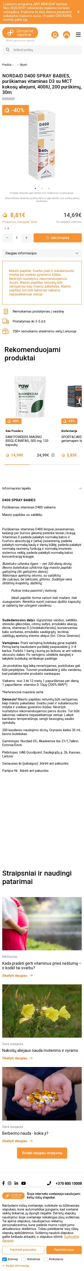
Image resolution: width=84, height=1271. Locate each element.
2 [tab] (42, 188)
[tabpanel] (42, 145)
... (16, 64)
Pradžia (6, 64)
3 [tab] (49, 188)
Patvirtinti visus (64, 1249)
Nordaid (8, 98)
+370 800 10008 (69, 1183)
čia (25, 20)
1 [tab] (35, 188)
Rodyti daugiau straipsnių (42, 1153)
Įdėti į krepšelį (60, 237)
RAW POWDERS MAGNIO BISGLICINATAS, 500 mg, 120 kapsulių (27, 441)
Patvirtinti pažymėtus (23, 1249)
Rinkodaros (56, 1259)
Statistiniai (33, 1259)
